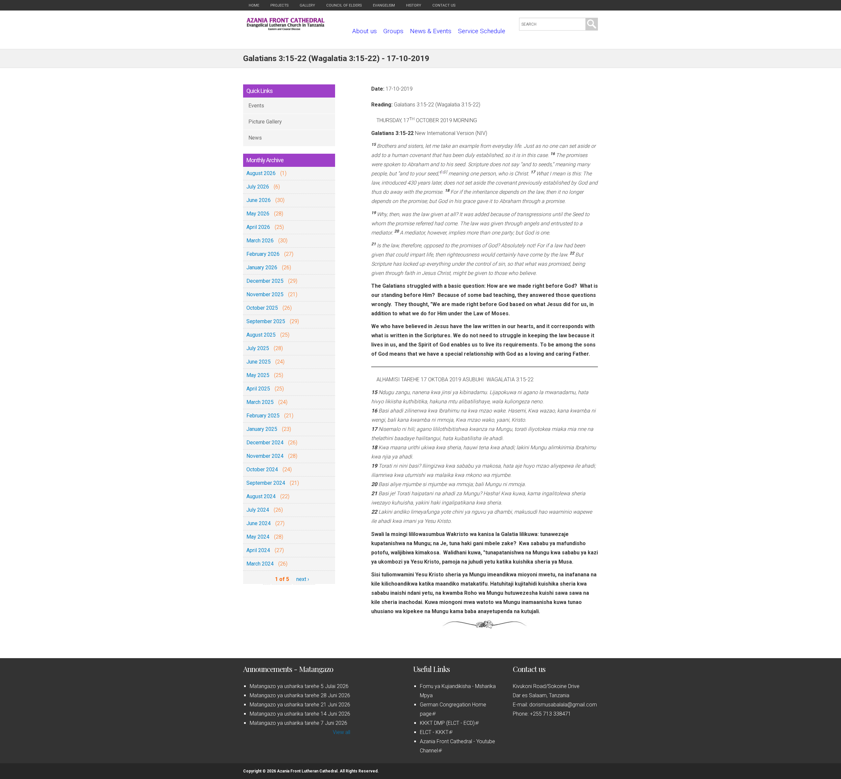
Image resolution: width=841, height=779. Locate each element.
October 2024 (262, 469)
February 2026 (263, 254)
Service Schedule (481, 31)
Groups (393, 31)
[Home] (285, 28)
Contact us (443, 5)
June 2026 (258, 200)
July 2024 (257, 510)
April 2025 (258, 389)
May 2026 (257, 214)
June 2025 (258, 362)
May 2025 (257, 375)
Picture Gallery (265, 122)
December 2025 (265, 281)
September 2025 (265, 321)
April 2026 (258, 227)
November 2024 (265, 456)
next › (302, 579)
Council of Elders (344, 5)
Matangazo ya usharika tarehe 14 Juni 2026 (300, 714)
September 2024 (265, 483)
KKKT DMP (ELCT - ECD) (449, 723)
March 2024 (260, 564)
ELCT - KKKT (435, 732)
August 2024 (261, 496)
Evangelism (384, 5)
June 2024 (258, 523)
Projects (279, 5)
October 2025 (262, 308)
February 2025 (263, 415)
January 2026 (261, 267)
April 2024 (258, 550)
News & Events (430, 31)
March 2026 (260, 240)
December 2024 (265, 442)
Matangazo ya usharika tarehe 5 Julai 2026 (299, 686)
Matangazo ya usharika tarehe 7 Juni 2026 (298, 723)
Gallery (307, 5)
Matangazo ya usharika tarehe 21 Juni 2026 (300, 704)
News (255, 138)
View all (341, 732)
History (413, 5)
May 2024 (257, 537)
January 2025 (261, 429)
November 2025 (265, 294)
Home (254, 5)
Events (256, 105)
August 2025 (261, 335)
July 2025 (257, 348)
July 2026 (257, 187)
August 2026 (261, 173)
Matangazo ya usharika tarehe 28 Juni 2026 (300, 695)
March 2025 (260, 402)
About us (364, 31)
